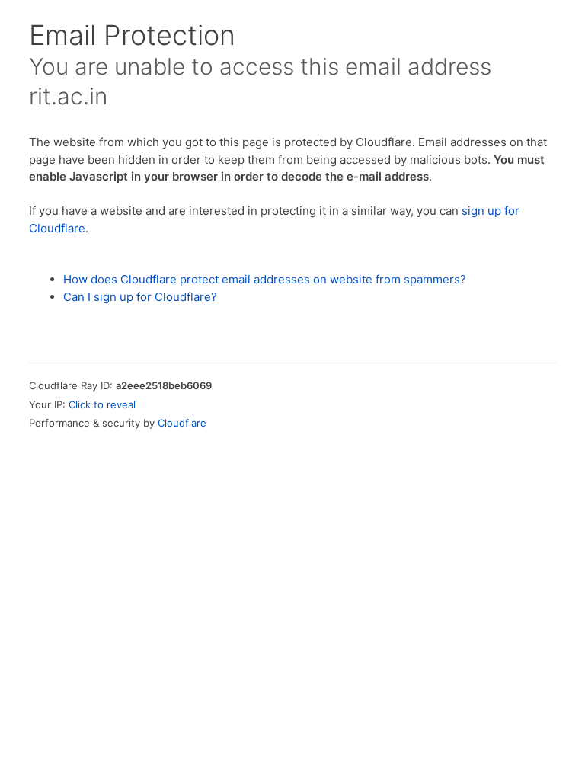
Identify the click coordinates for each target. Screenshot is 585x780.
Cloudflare (182, 423)
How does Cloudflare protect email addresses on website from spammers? (264, 279)
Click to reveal (102, 404)
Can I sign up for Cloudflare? (140, 296)
